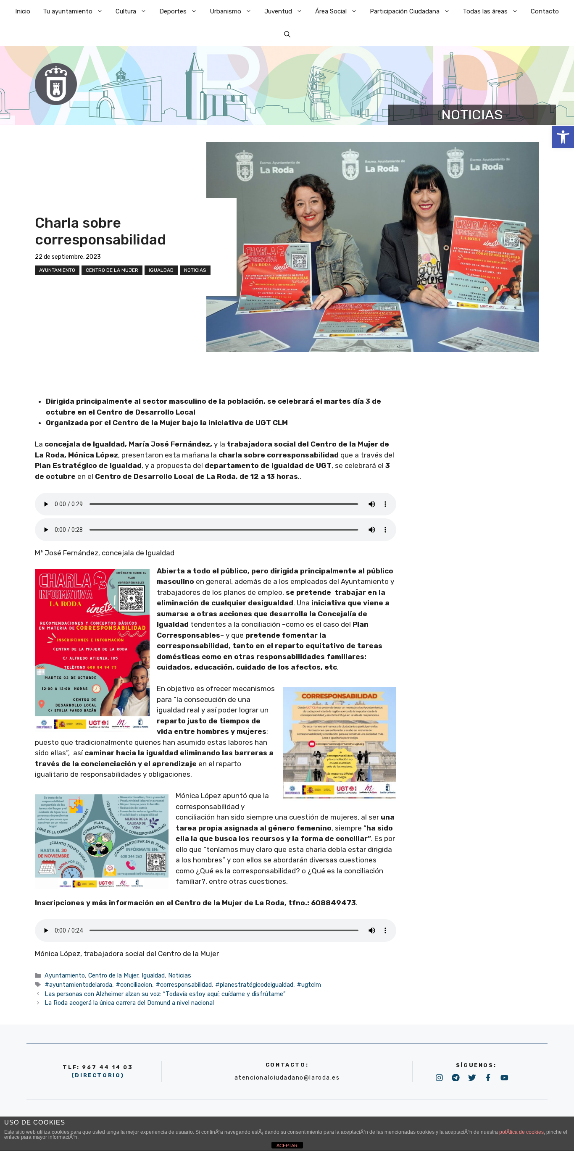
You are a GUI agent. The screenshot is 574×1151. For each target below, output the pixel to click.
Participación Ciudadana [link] (405, 11)
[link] (563, 137)
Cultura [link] (126, 11)
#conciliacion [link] (134, 984)
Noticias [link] (195, 270)
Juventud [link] (278, 11)
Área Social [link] (331, 11)
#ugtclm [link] (309, 984)
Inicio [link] (22, 11)
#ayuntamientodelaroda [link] (78, 984)
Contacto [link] (545, 11)
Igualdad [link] (161, 270)
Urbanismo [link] (225, 11)
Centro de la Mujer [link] (112, 270)
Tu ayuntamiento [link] (67, 11)
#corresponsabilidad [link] (183, 984)
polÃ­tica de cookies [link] (521, 1132)
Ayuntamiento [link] (57, 270)
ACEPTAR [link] (287, 1145)
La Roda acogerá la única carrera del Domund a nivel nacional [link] (129, 1002)
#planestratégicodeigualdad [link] (254, 984)
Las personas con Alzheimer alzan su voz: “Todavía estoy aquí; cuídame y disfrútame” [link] (165, 994)
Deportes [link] (173, 11)
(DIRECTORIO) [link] (97, 1075)
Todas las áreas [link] (485, 11)
